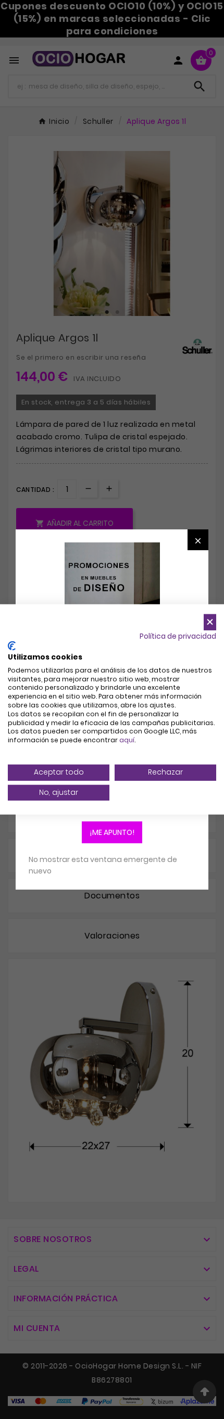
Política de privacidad (178, 636)
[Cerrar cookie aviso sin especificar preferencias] (210, 622)
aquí (126, 740)
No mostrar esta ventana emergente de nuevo (103, 865)
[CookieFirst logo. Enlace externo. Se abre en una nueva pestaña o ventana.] (12, 646)
